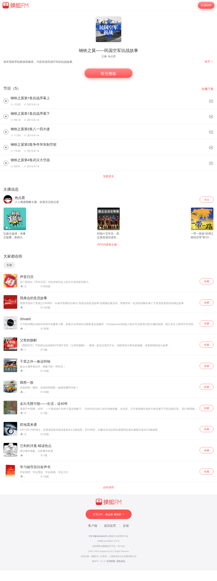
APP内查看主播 (107, 244)
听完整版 (108, 73)
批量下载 (208, 89)
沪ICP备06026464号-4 (99, 536)
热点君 (112, 56)
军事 (9, 265)
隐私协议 (121, 561)
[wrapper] (108, 290)
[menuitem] (209, 61)
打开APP (206, 5)
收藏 (206, 281)
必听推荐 (108, 487)
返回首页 (110, 525)
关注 (206, 199)
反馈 (126, 525)
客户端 (92, 525)
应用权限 (111, 561)
